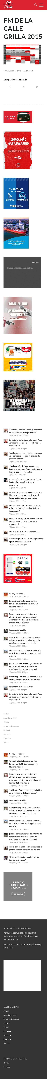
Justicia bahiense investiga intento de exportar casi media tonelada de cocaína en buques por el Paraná (25, 666)
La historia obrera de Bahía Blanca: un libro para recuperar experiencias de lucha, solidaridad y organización (25, 495)
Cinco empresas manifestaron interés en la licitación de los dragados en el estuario (25, 653)
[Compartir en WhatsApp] (36, 86)
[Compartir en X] (23, 86)
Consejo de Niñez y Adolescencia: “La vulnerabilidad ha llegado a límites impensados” (24, 508)
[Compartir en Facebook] (10, 86)
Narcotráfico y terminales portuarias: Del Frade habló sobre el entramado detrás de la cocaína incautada (25, 640)
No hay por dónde (16, 593)
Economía (7, 734)
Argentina (7, 738)
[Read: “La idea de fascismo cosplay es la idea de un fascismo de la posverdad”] (6, 430)
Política (6, 714)
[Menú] (40, 5)
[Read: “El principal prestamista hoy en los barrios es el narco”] (6, 858)
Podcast (7, 1023)
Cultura (6, 722)
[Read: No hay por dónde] (6, 594)
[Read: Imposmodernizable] (6, 631)
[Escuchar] (18, 122)
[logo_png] (19, 5)
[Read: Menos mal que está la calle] (6, 688)
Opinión (7, 1043)
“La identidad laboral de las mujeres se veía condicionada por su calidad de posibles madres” (25, 456)
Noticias (7, 1063)
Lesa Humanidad (10, 718)
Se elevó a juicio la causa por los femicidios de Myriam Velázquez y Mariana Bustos (23, 604)
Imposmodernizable (17, 630)
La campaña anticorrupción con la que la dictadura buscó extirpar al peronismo (25, 482)
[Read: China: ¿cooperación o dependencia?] (6, 532)
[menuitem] (34, 5)
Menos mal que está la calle (21, 687)
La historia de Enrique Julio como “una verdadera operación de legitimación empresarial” (25, 443)
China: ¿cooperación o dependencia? (24, 531)
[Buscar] (34, 5)
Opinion (7, 742)
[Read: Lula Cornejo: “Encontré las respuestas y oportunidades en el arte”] (6, 539)
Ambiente (7, 730)
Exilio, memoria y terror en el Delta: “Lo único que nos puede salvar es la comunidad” (25, 521)
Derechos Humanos (11, 726)
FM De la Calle (27, 71)
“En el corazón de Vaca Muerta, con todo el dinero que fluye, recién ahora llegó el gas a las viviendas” (25, 469)
